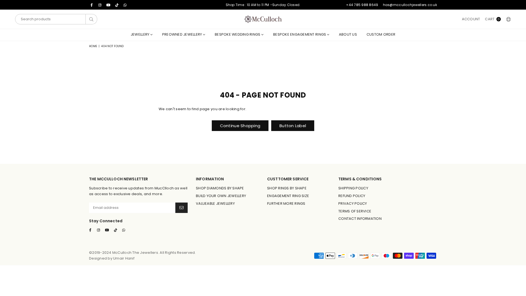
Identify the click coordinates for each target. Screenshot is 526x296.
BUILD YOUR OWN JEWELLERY (221, 195)
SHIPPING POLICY (353, 188)
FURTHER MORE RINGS (286, 203)
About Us (348, 34)
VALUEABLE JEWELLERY (215, 203)
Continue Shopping (240, 126)
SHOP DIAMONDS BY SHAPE (220, 188)
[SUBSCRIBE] (181, 208)
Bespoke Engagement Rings (300, 34)
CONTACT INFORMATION (360, 218)
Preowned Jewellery (182, 34)
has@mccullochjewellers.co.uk (410, 4)
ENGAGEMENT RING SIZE (288, 195)
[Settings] (507, 19)
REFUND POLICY (351, 195)
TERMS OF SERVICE (354, 211)
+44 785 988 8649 (362, 4)
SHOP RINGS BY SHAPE (287, 188)
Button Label (292, 126)
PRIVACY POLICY (352, 203)
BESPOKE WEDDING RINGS (238, 34)
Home (93, 46)
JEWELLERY (140, 34)
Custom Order (381, 34)
